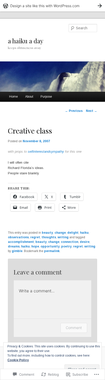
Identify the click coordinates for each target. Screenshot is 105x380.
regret (35, 237)
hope (35, 246)
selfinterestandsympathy (46, 151)
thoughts (49, 237)
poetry (66, 246)
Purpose (46, 96)
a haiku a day (25, 41)
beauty (47, 232)
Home (13, 96)
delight (72, 232)
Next (91, 111)
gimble (17, 251)
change (60, 232)
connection (69, 242)
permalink (52, 251)
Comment (74, 327)
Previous (74, 111)
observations (18, 237)
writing (63, 237)
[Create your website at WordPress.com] (52, 5)
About (29, 96)
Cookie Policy (18, 360)
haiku (84, 232)
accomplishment (21, 242)
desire (84, 242)
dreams (14, 246)
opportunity (50, 246)
